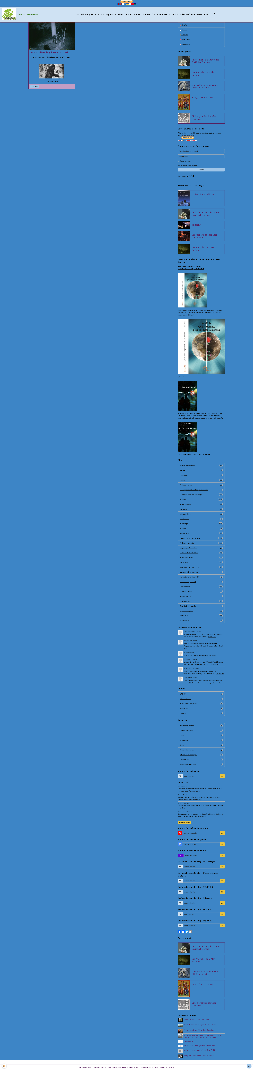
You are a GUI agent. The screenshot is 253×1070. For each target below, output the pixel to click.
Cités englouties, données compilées (204, 117)
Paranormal (201, 475)
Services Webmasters (201, 750)
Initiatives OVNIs (201, 514)
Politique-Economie (201, 485)
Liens (120, 14)
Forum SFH (162, 14)
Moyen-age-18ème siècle (201, 548)
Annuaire (139, 14)
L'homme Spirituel (201, 591)
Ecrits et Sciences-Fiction (203, 194)
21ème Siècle (201, 562)
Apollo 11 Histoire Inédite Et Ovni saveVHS (199, 1050)
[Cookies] (4, 1066)
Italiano (184, 30)
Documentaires (201, 587)
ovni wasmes (188, 1041)
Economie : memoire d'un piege (201, 495)
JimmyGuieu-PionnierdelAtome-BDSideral (199, 1055)
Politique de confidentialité (149, 1067)
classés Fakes (201, 519)
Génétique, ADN (201, 601)
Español (184, 25)
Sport (201, 745)
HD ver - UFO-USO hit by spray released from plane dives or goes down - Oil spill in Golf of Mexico (202, 1036)
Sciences (201, 470)
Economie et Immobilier (201, 764)
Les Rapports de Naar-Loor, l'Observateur (204, 236)
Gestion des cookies (167, 1067)
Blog (87, 14)
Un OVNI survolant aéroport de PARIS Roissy (200, 1025)
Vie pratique (201, 740)
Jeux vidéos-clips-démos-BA (201, 577)
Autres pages (108, 14)
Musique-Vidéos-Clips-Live (201, 572)
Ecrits (94, 14)
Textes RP (196, 225)
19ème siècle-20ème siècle (201, 553)
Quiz (174, 14)
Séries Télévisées (201, 504)
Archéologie (201, 524)
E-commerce (201, 760)
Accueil (80, 14)
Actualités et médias (201, 726)
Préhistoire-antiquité (201, 543)
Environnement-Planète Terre (201, 538)
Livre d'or (150, 14)
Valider (201, 170)
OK (222, 776)
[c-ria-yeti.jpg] (51, 71)
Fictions (201, 480)
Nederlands (185, 40)
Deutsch (184, 35)
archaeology (201, 616)
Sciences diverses (201, 699)
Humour (201, 528)
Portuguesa (185, 44)
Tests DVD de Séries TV (201, 606)
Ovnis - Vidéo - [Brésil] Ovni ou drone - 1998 (199, 1046)
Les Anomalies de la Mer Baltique (203, 73)
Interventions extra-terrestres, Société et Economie (205, 61)
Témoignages (201, 620)
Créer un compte (182, 165)
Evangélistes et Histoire (202, 97)
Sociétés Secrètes (201, 596)
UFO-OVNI (201, 694)
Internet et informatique (201, 755)
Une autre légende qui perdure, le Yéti (49, 52)
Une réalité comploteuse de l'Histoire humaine (205, 86)
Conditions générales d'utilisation (104, 1067)
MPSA (206, 14)
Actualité (201, 499)
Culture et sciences (201, 730)
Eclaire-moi (187, 668)
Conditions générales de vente (128, 1067)
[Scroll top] (249, 1066)
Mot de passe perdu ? (193, 165)
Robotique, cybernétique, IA (201, 567)
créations (201, 713)
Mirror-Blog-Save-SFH (191, 14)
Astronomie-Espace (201, 558)
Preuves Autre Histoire (201, 466)
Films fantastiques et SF (201, 582)
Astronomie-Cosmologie (201, 704)
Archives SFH (201, 533)
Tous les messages (184, 822)
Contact (129, 14)
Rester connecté (185, 161)
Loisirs (201, 735)
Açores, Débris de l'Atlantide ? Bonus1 (197, 1019)
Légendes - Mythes (201, 611)
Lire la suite (34, 86)
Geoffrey (186, 640)
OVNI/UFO (201, 509)
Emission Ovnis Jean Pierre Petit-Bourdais (199, 1030)
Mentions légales (85, 1067)
